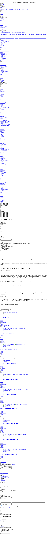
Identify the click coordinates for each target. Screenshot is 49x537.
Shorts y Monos (43, 38)
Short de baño (11, 32)
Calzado (30, 9)
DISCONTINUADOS (12, 9)
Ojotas (1, 201)
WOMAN (2, 132)
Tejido (5, 38)
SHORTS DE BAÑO (4, 125)
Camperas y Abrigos (4, 160)
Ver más (13, 464)
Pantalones (6, 32)
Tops (1, 174)
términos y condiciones (7, 507)
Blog (7, 9)
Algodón (8, 38)
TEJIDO (17, 35)
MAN (1, 118)
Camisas (2, 95)
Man (18, 9)
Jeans (29, 38)
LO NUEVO (3, 9)
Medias (1, 196)
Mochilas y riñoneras (4, 189)
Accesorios (26, 9)
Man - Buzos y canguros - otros (6, 152)
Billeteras (2, 192)
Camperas (16, 32)
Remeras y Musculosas (4, 149)
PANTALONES (7, 35)
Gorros (1, 194)
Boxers (1, 191)
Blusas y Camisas (24, 38)
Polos (1, 100)
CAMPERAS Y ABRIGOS (12, 34)
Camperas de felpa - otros (5, 153)
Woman (20, 9)
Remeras (2, 32)
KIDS (23, 9)
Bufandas (2, 188)
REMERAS (2, 94)
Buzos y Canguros (21, 32)
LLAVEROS (2, 190)
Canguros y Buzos (3, 150)
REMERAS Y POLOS (22, 34)
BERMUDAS (13, 35)
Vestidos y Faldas (33, 38)
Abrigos (38, 38)
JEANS (25, 35)
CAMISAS (29, 34)
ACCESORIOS (3, 34)
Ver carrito (2, 520)
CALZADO (21, 35)
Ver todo (2, 93)
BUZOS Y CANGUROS (36, 34)
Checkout (2, 526)
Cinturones (2, 193)
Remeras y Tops (18, 38)
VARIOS (2, 38)
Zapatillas (2, 200)
